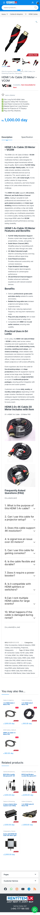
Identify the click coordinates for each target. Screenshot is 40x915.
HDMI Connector (10, 663)
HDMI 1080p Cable (26, 655)
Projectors (11, 73)
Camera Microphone (9, 771)
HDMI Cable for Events (24, 660)
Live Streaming (15, 647)
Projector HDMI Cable (12, 671)
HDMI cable (26, 658)
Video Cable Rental (28, 673)
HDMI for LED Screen (24, 663)
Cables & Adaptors (16, 14)
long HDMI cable (10, 668)
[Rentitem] (17, 889)
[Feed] (35, 889)
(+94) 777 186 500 (20, 908)
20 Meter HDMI (28, 650)
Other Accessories (7, 71)
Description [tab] (7, 137)
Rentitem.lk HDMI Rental (13, 673)
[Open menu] (4, 2)
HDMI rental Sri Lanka (26, 665)
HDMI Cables (33, 14)
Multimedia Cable (23, 668)
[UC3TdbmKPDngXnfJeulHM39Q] (23, 889)
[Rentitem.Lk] (5, 889)
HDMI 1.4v (15, 655)
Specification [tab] (27, 137)
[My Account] (33, 2)
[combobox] (17, 7)
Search (35, 7)
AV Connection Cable (12, 653)
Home (4, 14)
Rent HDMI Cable (26, 671)
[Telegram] (29, 889)
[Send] (11, 889)
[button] (36, 22)
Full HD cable (24, 653)
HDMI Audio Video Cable (13, 658)
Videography (18, 73)
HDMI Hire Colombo (11, 665)
